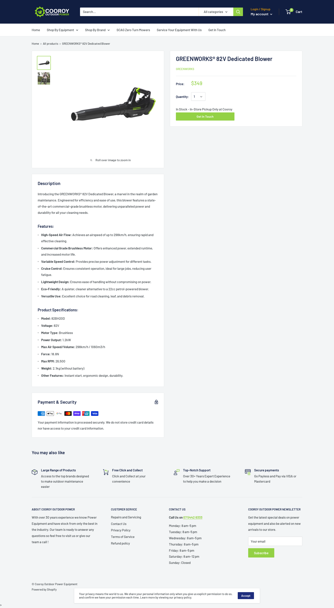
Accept (245, 595)
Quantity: (182, 96)
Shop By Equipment (60, 30)
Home (36, 30)
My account (260, 14)
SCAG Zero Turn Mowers (133, 30)
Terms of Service (123, 537)
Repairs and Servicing (126, 517)
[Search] (238, 12)
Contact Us (118, 524)
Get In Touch (217, 30)
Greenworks (185, 69)
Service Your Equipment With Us (179, 30)
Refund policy (120, 543)
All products (50, 43)
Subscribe (261, 553)
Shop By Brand (95, 30)
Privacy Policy (120, 530)
